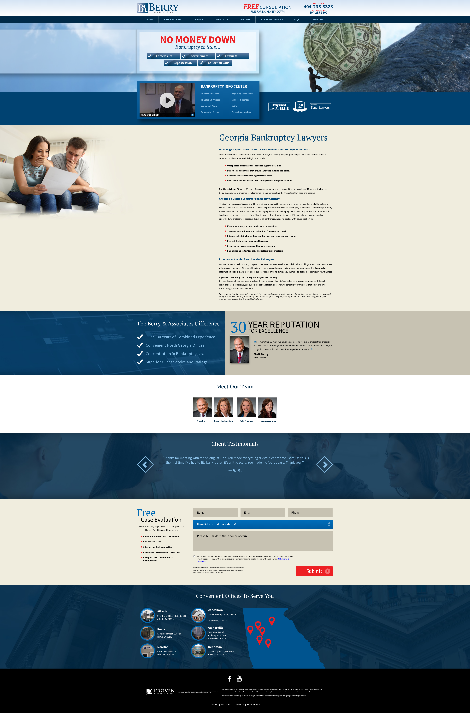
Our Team (245, 19)
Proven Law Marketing (204, 692)
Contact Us (317, 19)
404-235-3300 (318, 12)
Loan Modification (240, 100)
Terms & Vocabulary (241, 112)
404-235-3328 (318, 6)
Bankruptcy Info (173, 19)
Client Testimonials (272, 19)
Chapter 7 (199, 19)
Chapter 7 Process (210, 94)
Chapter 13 (222, 19)
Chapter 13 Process (210, 100)
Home (150, 19)
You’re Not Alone (209, 106)
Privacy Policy (253, 704)
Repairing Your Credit (242, 94)
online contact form (262, 284)
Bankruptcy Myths (210, 112)
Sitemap (214, 704)
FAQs (296, 19)
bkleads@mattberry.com (167, 552)
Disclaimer (226, 704)
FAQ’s (234, 106)
